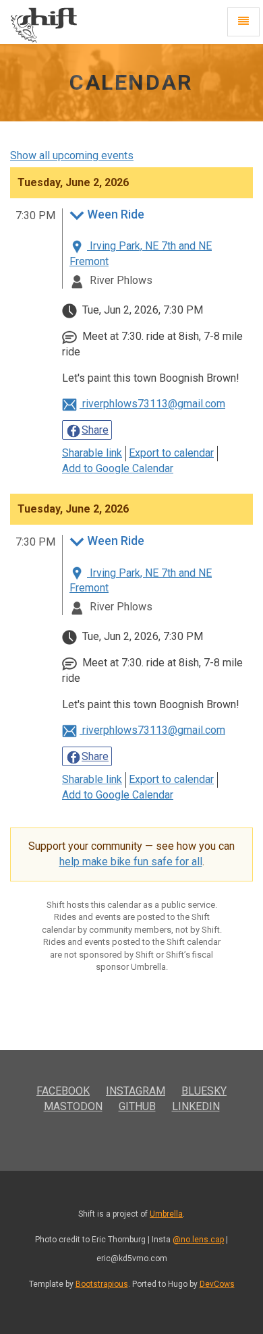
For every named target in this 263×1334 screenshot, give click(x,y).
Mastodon (73, 1106)
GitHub (137, 1106)
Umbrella (166, 1214)
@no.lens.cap (198, 1239)
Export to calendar (171, 452)
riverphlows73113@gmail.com (152, 403)
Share (95, 430)
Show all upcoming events (72, 155)
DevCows (217, 1284)
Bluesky (204, 1090)
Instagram (135, 1090)
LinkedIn (196, 1106)
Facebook (63, 1090)
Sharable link (92, 452)
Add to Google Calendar (117, 468)
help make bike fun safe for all (130, 861)
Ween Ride (115, 214)
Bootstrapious (102, 1284)
